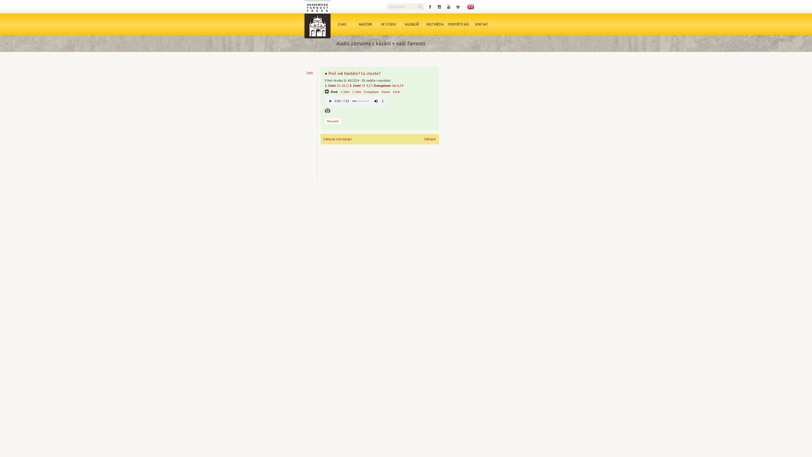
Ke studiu (388, 24)
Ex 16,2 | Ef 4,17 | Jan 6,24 (364, 86)
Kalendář (412, 24)
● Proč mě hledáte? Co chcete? (352, 73)
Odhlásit (430, 139)
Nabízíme (365, 24)
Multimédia (435, 24)
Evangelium (371, 92)
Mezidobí (333, 121)
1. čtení (344, 92)
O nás (342, 24)
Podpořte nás (458, 24)
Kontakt (481, 24)
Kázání (386, 92)
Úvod (334, 92)
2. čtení (356, 92)
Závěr (396, 92)
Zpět (309, 73)
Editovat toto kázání (338, 139)
